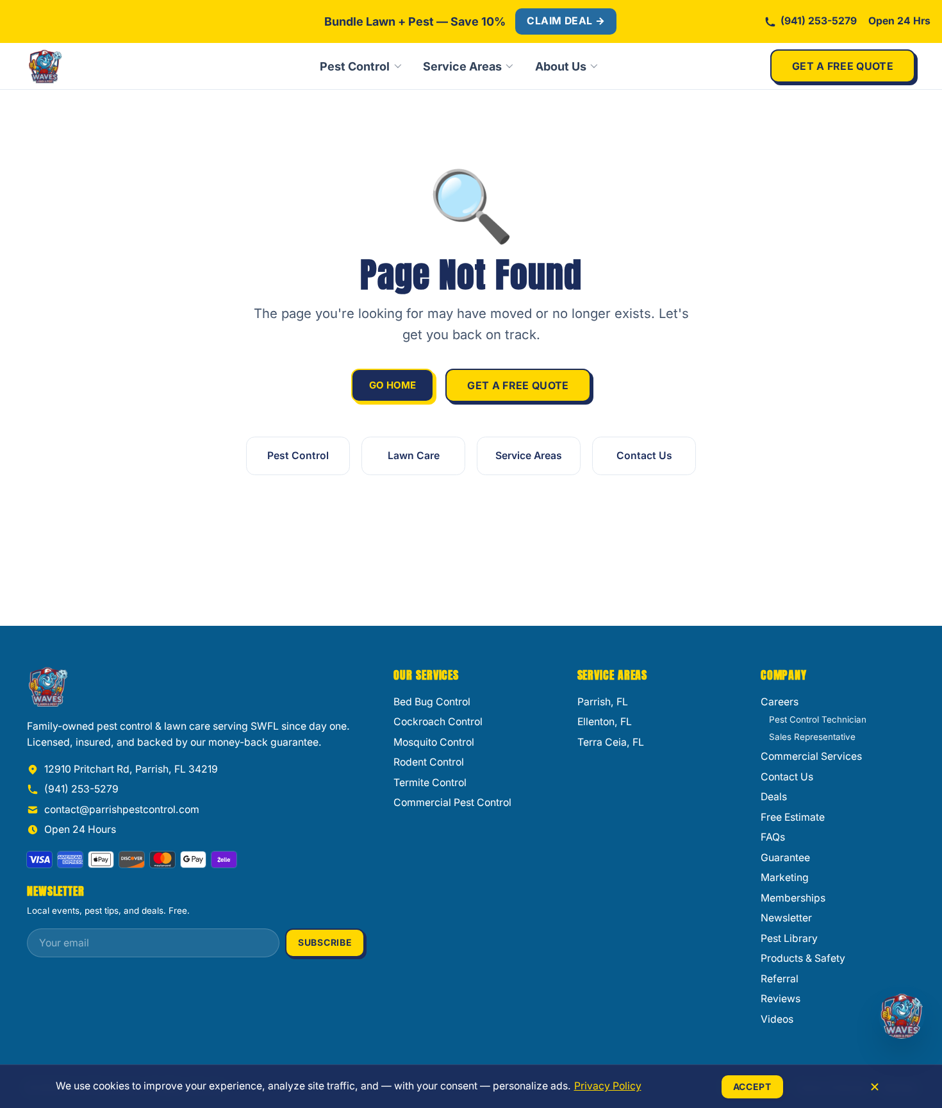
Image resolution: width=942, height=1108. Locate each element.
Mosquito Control (433, 742)
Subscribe (325, 942)
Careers (779, 702)
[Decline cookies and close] (874, 1086)
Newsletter (786, 918)
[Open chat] (902, 1016)
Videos (777, 1019)
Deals (774, 797)
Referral (779, 979)
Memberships (793, 898)
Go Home (392, 385)
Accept (752, 1086)
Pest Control (355, 66)
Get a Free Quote (842, 66)
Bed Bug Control (431, 702)
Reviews (780, 999)
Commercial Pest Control (452, 802)
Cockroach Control (438, 722)
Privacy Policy (607, 1086)
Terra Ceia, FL (610, 742)
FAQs (773, 837)
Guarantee (785, 858)
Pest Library (789, 938)
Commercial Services (811, 756)
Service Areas (462, 66)
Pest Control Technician (817, 719)
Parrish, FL (602, 702)
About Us (560, 66)
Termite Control (430, 782)
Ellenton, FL (604, 722)
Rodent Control (428, 762)
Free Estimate (793, 817)
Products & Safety (803, 958)
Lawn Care (414, 455)
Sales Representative (812, 737)
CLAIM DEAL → (566, 21)
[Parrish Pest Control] (88, 66)
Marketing (785, 877)
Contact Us (644, 455)
